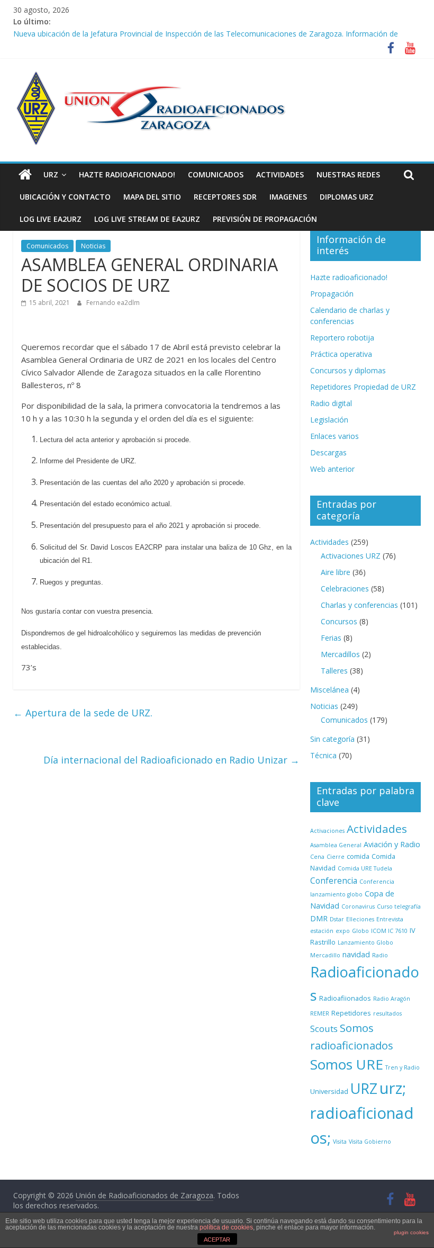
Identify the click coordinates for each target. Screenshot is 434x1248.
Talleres (334, 671)
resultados (387, 1013)
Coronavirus (358, 906)
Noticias (93, 245)
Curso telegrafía (399, 906)
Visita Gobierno (370, 1141)
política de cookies (226, 1227)
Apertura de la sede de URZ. (82, 712)
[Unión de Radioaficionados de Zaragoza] (25, 175)
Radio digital (331, 403)
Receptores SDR (225, 197)
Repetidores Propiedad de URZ (363, 387)
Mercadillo (325, 955)
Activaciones (327, 830)
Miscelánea (329, 690)
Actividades (280, 174)
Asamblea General (335, 845)
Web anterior (332, 469)
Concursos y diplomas (348, 370)
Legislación (329, 420)
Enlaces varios (334, 436)
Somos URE (346, 1064)
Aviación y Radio (392, 844)
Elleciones (360, 919)
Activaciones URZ (351, 556)
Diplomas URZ (347, 197)
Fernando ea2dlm (113, 302)
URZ (50, 174)
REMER (319, 1013)
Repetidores (351, 1013)
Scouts (324, 1028)
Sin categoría (332, 739)
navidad (356, 954)
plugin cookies (411, 1232)
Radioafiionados (345, 998)
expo (343, 931)
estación (321, 931)
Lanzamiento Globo (365, 942)
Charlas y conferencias (359, 605)
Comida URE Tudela (365, 868)
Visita (340, 1141)
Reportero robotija (342, 338)
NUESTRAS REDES (348, 174)
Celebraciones (345, 588)
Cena (317, 856)
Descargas (328, 452)
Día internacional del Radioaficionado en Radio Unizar (171, 759)
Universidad (329, 1091)
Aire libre (335, 572)
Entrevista (389, 919)
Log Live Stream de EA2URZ (147, 219)
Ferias (331, 638)
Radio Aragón (391, 998)
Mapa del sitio (152, 197)
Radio (380, 955)
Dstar (337, 919)
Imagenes (288, 197)
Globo (360, 931)
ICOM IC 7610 (389, 931)
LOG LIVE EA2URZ (51, 219)
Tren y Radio (402, 1067)
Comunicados (215, 174)
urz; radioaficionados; (362, 1113)
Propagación (332, 294)
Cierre (336, 856)
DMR (319, 918)
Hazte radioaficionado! (127, 174)
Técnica (323, 755)
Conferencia (333, 880)
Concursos (339, 621)
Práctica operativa (341, 354)
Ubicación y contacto (65, 197)
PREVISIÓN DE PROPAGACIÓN (265, 219)
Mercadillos (340, 654)
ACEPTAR (217, 1239)
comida (358, 856)
